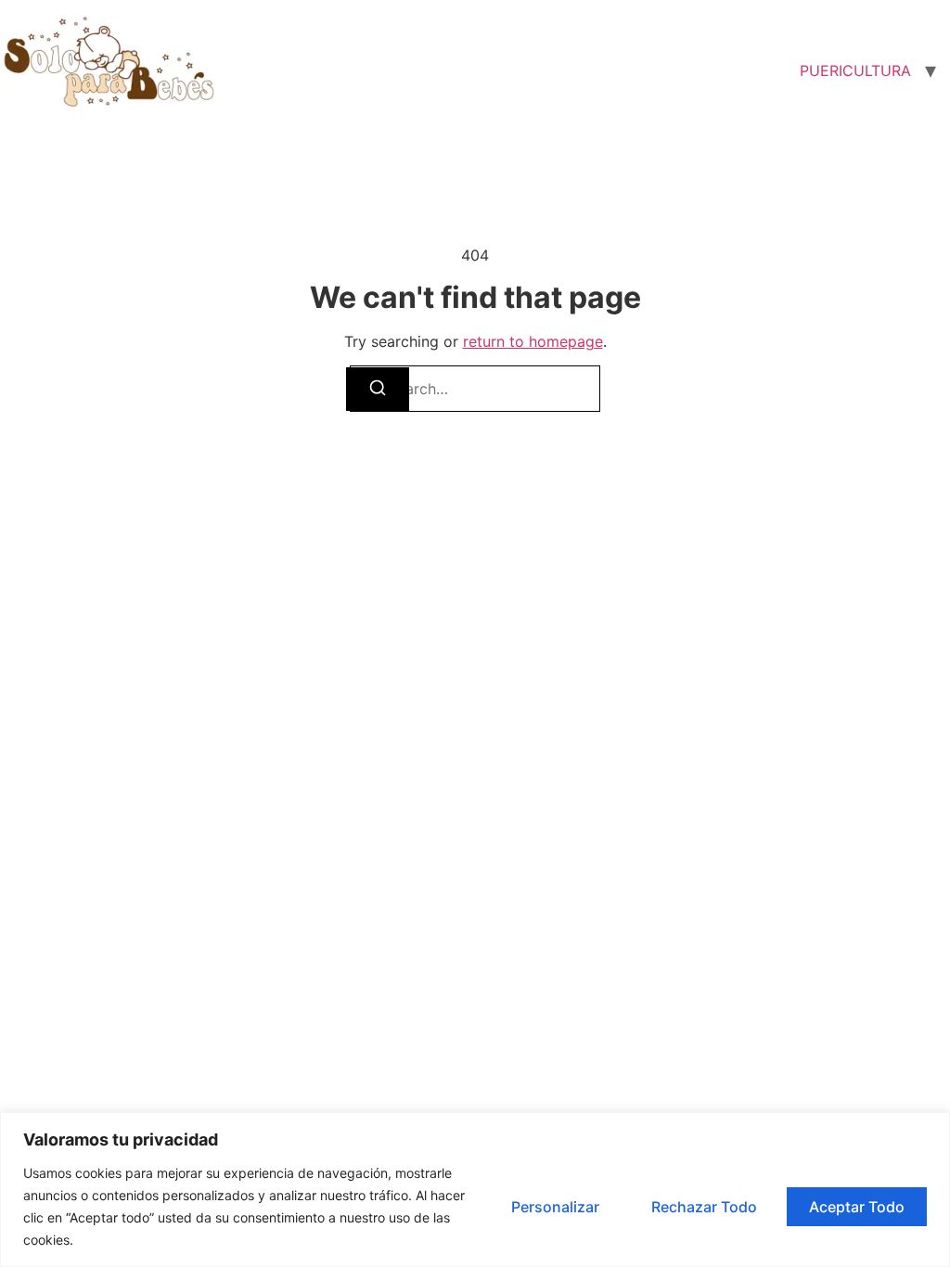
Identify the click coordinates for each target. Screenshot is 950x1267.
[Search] (377, 389)
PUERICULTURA (855, 70)
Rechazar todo (704, 1206)
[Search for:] (475, 388)
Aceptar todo (857, 1206)
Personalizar (555, 1206)
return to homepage (533, 341)
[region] (475, 1189)
